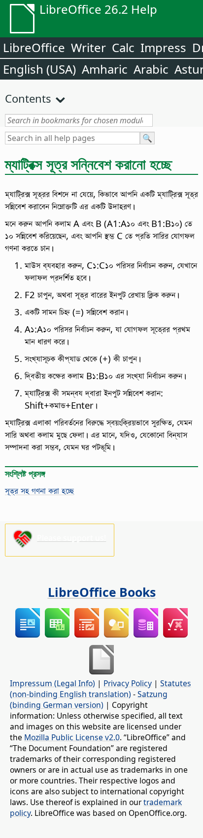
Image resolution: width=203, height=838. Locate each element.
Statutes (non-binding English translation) (100, 688)
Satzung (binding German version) (89, 699)
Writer (88, 47)
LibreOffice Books (102, 592)
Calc (123, 47)
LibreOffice (34, 47)
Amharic (105, 69)
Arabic (151, 69)
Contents (28, 98)
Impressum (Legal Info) (52, 683)
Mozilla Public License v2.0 (72, 737)
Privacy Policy (127, 683)
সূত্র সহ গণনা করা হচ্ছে (39, 490)
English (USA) (39, 69)
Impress (163, 47)
